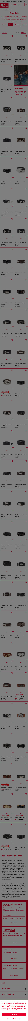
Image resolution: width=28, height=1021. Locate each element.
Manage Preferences (17, 1008)
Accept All (14, 1014)
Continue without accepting (14, 1018)
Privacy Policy (7, 1009)
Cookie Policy (16, 1009)
